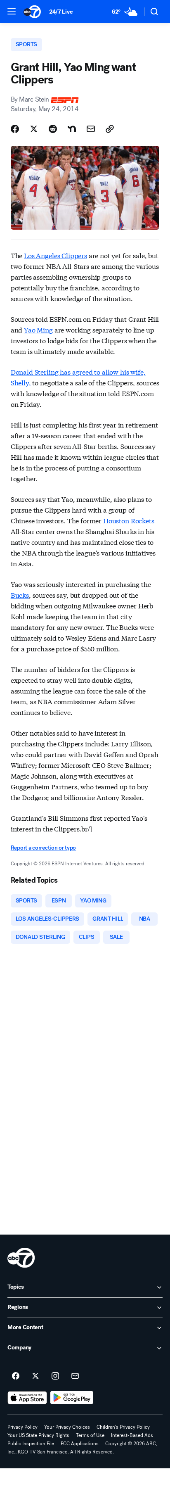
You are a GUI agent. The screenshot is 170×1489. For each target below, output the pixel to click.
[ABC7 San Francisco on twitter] (35, 1376)
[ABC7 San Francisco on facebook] (15, 1376)
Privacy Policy (22, 1427)
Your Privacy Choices (67, 1427)
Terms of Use (90, 1435)
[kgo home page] (21, 1258)
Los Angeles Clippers (55, 255)
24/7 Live (61, 12)
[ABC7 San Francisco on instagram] (55, 1376)
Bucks (20, 594)
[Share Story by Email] (91, 129)
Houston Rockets (128, 520)
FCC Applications (80, 1443)
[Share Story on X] (34, 129)
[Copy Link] (110, 129)
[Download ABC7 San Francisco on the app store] (27, 1397)
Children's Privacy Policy (123, 1427)
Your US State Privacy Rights (38, 1435)
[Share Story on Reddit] (53, 129)
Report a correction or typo (43, 848)
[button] (11, 11)
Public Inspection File (30, 1443)
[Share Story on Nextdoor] (72, 129)
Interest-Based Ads (132, 1435)
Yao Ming (38, 329)
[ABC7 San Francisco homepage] (32, 11)
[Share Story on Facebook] (15, 129)
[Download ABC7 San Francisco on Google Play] (72, 1397)
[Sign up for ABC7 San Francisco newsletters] (75, 1376)
